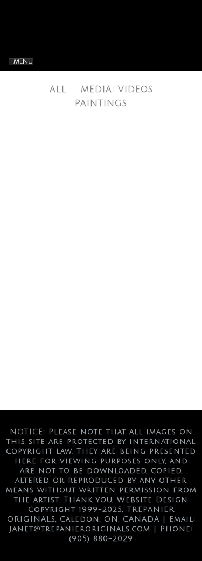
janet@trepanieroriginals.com (79, 529)
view (123, 261)
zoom (82, 261)
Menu (23, 61)
